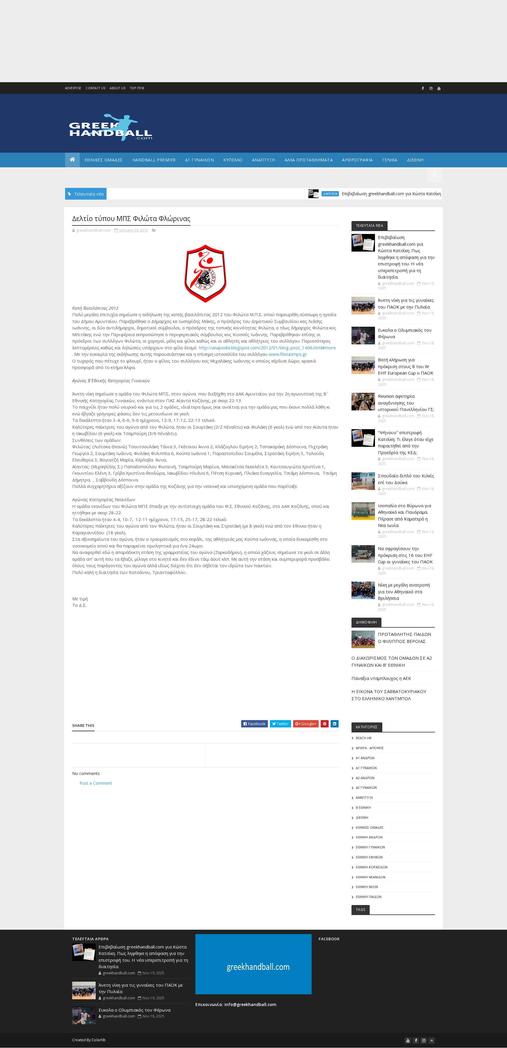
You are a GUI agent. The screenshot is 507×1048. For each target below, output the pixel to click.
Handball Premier (154, 160)
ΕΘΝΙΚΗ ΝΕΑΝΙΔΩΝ (371, 877)
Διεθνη (415, 160)
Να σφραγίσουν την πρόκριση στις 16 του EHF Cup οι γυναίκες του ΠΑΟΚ (405, 555)
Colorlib (99, 1039)
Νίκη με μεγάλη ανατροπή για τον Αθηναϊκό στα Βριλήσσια (404, 591)
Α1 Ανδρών (365, 758)
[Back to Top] (431, 1040)
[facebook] (423, 88)
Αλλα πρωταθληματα (309, 160)
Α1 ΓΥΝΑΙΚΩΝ (199, 160)
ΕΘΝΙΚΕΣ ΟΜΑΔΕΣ (103, 160)
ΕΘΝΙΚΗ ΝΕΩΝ (367, 886)
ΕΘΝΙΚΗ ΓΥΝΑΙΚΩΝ (370, 847)
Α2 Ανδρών (365, 778)
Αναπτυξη (263, 160)
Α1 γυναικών (366, 768)
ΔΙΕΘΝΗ (362, 817)
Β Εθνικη (363, 807)
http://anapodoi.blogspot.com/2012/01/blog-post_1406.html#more (267, 348)
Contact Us (95, 88)
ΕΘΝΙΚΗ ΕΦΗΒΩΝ (369, 857)
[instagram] (431, 88)
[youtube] (439, 88)
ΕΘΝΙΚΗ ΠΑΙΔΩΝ (368, 896)
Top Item (137, 88)
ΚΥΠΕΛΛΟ (233, 160)
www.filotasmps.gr (288, 354)
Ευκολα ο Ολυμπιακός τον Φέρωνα (134, 1010)
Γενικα (390, 160)
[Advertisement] (176, 41)
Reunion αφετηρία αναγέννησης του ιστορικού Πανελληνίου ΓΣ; (406, 402)
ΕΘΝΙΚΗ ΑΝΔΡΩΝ (369, 837)
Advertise (73, 88)
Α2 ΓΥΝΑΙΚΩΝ (366, 787)
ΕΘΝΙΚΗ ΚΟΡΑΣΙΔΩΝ (372, 867)
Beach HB (363, 738)
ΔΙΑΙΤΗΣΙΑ (314, 194)
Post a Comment (96, 783)
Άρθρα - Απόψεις (370, 748)
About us (117, 88)
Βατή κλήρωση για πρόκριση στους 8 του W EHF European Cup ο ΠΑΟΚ (405, 366)
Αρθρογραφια (357, 160)
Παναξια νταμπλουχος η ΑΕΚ (381, 678)
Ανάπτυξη (364, 797)
